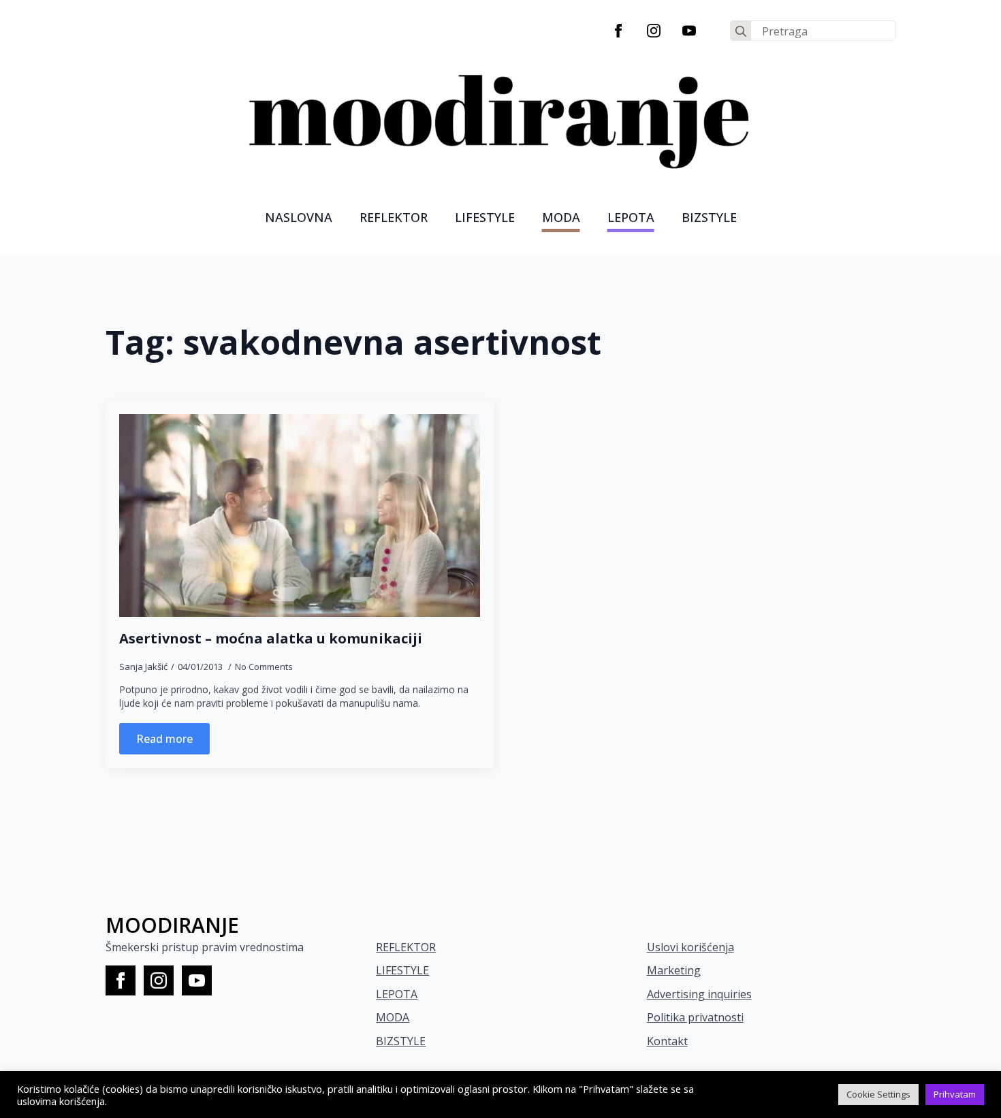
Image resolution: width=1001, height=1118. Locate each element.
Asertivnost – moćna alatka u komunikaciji (270, 638)
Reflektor (394, 217)
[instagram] (653, 30)
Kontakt (667, 1041)
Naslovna (298, 217)
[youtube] (689, 30)
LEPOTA (630, 217)
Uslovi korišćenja (690, 947)
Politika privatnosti (695, 1017)
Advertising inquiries (699, 994)
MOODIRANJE (172, 925)
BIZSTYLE (401, 1041)
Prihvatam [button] (955, 1094)
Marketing (674, 970)
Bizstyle (709, 217)
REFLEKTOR (406, 947)
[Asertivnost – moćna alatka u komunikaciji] (299, 515)
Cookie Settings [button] (878, 1094)
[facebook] (618, 30)
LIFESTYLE (485, 217)
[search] (741, 31)
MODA (561, 217)
